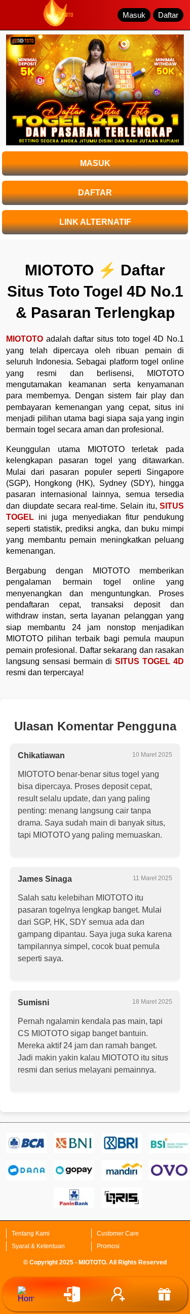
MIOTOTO (24, 339)
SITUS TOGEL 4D (149, 661)
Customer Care (118, 1233)
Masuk (134, 15)
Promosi (108, 1246)
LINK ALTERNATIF (95, 222)
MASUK (95, 163)
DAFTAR (95, 192)
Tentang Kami (31, 1233)
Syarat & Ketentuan (38, 1246)
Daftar (168, 15)
